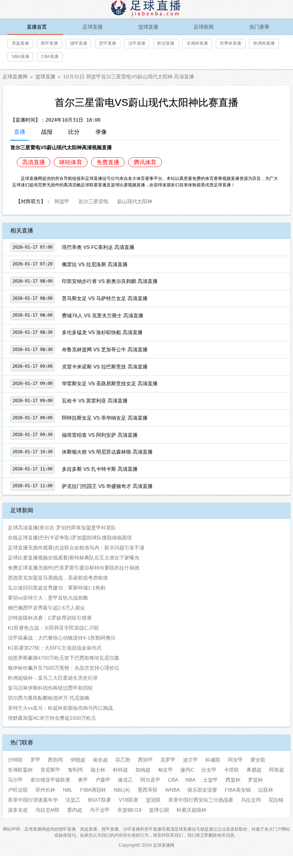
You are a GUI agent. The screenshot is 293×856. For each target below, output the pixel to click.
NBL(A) (122, 790)
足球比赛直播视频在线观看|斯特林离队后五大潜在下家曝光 (73, 558)
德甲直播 (78, 43)
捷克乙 (125, 780)
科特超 (120, 770)
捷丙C (187, 770)
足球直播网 (15, 76)
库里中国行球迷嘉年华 (33, 800)
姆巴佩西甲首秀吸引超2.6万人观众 (46, 608)
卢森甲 (102, 780)
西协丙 (55, 760)
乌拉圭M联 (47, 810)
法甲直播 (136, 43)
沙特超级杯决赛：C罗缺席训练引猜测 (49, 618)
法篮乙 (72, 800)
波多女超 (18, 810)
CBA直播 (50, 56)
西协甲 (145, 760)
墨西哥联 (148, 790)
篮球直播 (148, 27)
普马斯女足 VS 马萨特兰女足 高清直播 (105, 298)
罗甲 (35, 760)
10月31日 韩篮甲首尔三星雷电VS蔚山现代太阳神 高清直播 (128, 76)
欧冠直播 (165, 43)
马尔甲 (15, 780)
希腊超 (254, 770)
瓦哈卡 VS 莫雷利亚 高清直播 (95, 400)
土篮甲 (210, 780)
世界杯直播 (230, 43)
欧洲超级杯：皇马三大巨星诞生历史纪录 (53, 678)
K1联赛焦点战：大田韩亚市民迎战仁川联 (53, 628)
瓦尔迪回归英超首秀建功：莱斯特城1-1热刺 (56, 588)
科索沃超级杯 (192, 810)
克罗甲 (167, 760)
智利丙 (75, 770)
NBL (68, 790)
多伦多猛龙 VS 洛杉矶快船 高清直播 (102, 332)
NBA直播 (20, 56)
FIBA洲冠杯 (93, 790)
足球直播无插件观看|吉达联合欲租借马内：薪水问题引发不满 (76, 548)
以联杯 (265, 790)
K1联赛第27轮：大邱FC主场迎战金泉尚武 (54, 648)
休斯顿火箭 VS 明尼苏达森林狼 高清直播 (107, 452)
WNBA (172, 790)
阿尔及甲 (150, 780)
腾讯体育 (145, 162)
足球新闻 (204, 27)
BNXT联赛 (99, 800)
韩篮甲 (61, 201)
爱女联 (257, 760)
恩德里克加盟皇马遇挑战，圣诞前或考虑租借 (58, 578)
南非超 (100, 760)
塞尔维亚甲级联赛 (50, 780)
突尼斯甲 (50, 770)
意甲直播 (107, 43)
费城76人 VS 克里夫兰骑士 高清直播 (102, 315)
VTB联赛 (128, 800)
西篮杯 (232, 780)
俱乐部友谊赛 (202, 790)
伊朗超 (77, 760)
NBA (190, 780)
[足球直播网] (146, 9)
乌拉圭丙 (251, 800)
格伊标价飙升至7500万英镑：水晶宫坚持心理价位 (63, 668)
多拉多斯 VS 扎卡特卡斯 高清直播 (100, 469)
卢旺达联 (18, 790)
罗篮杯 (255, 780)
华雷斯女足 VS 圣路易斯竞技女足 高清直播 (110, 383)
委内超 (74, 810)
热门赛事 (259, 27)
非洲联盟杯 (20, 770)
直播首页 (37, 27)
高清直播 (33, 162)
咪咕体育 (70, 162)
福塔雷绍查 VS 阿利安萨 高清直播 (100, 435)
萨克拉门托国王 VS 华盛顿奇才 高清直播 (107, 486)
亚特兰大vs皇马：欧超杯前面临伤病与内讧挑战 (60, 708)
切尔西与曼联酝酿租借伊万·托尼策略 (49, 698)
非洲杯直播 (197, 43)
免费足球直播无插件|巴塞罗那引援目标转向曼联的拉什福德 (73, 568)
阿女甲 (235, 760)
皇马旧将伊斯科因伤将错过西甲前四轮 (50, 688)
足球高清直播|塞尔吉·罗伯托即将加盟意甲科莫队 (62, 527)
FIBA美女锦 (238, 790)
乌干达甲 (100, 810)
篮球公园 (159, 810)
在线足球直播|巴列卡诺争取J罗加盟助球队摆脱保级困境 (70, 537)
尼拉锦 (275, 800)
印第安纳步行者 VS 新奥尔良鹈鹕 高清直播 (110, 281)
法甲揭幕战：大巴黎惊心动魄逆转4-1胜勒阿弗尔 (61, 638)
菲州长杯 (45, 790)
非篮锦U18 (129, 810)
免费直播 (107, 162)
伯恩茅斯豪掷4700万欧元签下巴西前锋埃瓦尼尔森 (63, 658)
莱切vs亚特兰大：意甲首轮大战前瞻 (48, 598)
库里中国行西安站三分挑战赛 (200, 800)
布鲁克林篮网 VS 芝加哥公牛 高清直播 (105, 349)
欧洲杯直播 (264, 43)
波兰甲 (190, 760)
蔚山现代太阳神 (134, 201)
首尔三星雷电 (93, 201)
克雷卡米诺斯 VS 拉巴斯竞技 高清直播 (105, 367)
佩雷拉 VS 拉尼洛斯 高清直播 (95, 264)
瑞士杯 (97, 770)
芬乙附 (122, 760)
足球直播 (93, 27)
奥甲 (83, 780)
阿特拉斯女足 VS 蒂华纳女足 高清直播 (105, 418)
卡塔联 (231, 770)
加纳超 (142, 770)
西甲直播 (49, 43)
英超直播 (20, 43)
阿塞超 (276, 770)
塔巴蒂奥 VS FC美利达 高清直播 (98, 247)
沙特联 (15, 760)
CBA (173, 780)
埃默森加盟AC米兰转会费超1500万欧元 (52, 718)
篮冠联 (153, 800)
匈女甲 (165, 770)
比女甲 (209, 770)
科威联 (212, 760)
